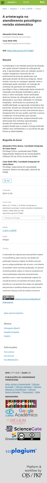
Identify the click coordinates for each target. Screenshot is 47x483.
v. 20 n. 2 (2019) (26, 8)
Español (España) (11, 332)
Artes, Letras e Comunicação (17, 384)
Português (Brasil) (12, 328)
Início (5, 8)
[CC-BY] (28, 439)
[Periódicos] (21, 407)
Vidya (37, 392)
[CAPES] (9, 415)
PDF (8, 181)
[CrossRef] (11, 439)
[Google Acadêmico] (26, 415)
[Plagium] (21, 454)
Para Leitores (9, 352)
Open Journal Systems (13, 313)
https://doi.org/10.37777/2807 (20, 50)
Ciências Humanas (24, 387)
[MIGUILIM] (16, 424)
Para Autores (9, 356)
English (7, 336)
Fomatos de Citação (12, 218)
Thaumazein (27, 392)
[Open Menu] (2, 2)
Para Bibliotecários (11, 360)
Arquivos (13, 8)
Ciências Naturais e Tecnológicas (23, 388)
